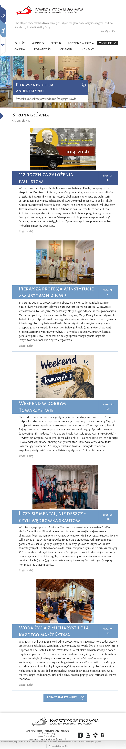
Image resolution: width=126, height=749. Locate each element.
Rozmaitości (42, 49)
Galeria (19, 49)
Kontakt (88, 49)
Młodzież (38, 43)
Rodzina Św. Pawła (81, 43)
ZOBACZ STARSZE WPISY (62, 697)
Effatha (56, 43)
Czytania (66, 49)
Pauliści (19, 43)
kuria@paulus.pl (58, 739)
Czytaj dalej (26, 231)
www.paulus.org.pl (37, 739)
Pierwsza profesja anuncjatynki (34, 87)
